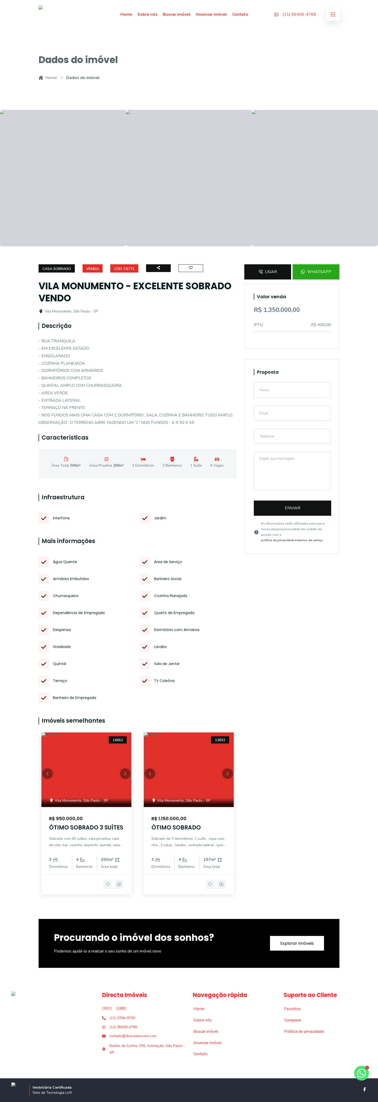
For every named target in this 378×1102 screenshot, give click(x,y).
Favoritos (289, 1009)
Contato (240, 14)
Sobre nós (147, 14)
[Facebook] (365, 1089)
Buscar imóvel (177, 14)
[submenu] (333, 14)
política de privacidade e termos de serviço (292, 540)
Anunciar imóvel (211, 14)
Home (126, 14)
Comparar (289, 1020)
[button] (47, 773)
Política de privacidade (301, 1031)
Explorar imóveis (297, 943)
